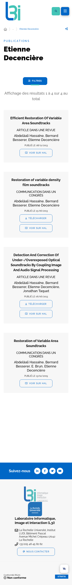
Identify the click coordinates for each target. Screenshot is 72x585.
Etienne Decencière (29, 29)
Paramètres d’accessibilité (64, 569)
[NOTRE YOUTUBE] (60, 471)
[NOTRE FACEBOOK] (45, 471)
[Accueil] (5, 29)
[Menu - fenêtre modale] (65, 11)
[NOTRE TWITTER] (52, 471)
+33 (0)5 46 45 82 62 (30, 544)
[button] (56, 11)
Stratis (62, 576)
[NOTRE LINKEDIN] (37, 471)
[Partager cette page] (66, 29)
